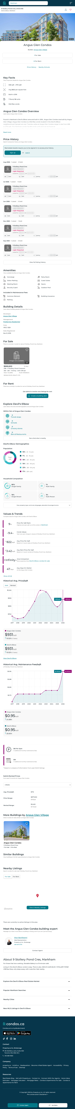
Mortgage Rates (32, 1080)
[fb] (7, 1038)
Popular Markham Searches (14, 990)
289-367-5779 (18, 944)
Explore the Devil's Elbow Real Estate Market (21, 981)
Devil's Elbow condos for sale (39, 561)
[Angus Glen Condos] (27, 823)
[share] (66, 10)
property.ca (7, 1065)
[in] (11, 1038)
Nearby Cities (8, 999)
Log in (27, 153)
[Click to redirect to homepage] (4, 3)
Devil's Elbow (5, 10)
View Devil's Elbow (10, 658)
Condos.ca (6, 1028)
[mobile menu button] (72, 3)
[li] (15, 1038)
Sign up (12, 153)
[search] (28, 3)
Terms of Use (13, 1067)
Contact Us (36, 1078)
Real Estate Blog (8, 1078)
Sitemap (22, 1067)
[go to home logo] (13, 1023)
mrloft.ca (15, 1065)
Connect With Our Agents (50, 1078)
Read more (7, 132)
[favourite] (70, 10)
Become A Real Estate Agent (41, 1065)
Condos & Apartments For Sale (51, 1080)
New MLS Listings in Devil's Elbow (17, 1008)
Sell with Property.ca (23, 1078)
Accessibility (57, 1065)
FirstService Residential (11, 322)
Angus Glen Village (40, 50)
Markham (12, 10)
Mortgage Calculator (18, 1080)
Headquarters (25, 1065)
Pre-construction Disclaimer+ (37, 1094)
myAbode (16, 1028)
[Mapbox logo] (8, 909)
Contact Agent (37, 950)
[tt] (4, 1038)
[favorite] (27, 350)
